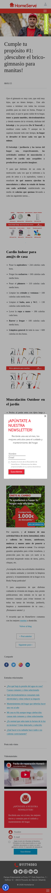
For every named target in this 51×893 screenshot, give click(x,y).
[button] (5, 887)
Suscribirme (16, 472)
